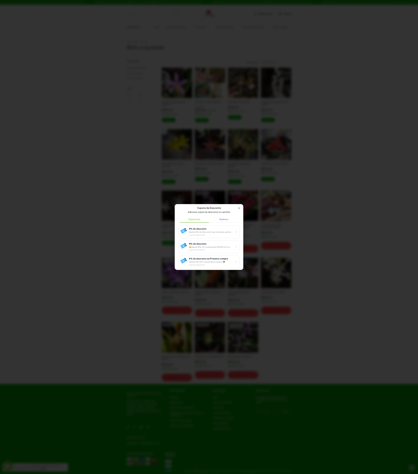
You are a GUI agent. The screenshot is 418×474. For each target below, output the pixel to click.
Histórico (223, 219)
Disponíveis (194, 219)
